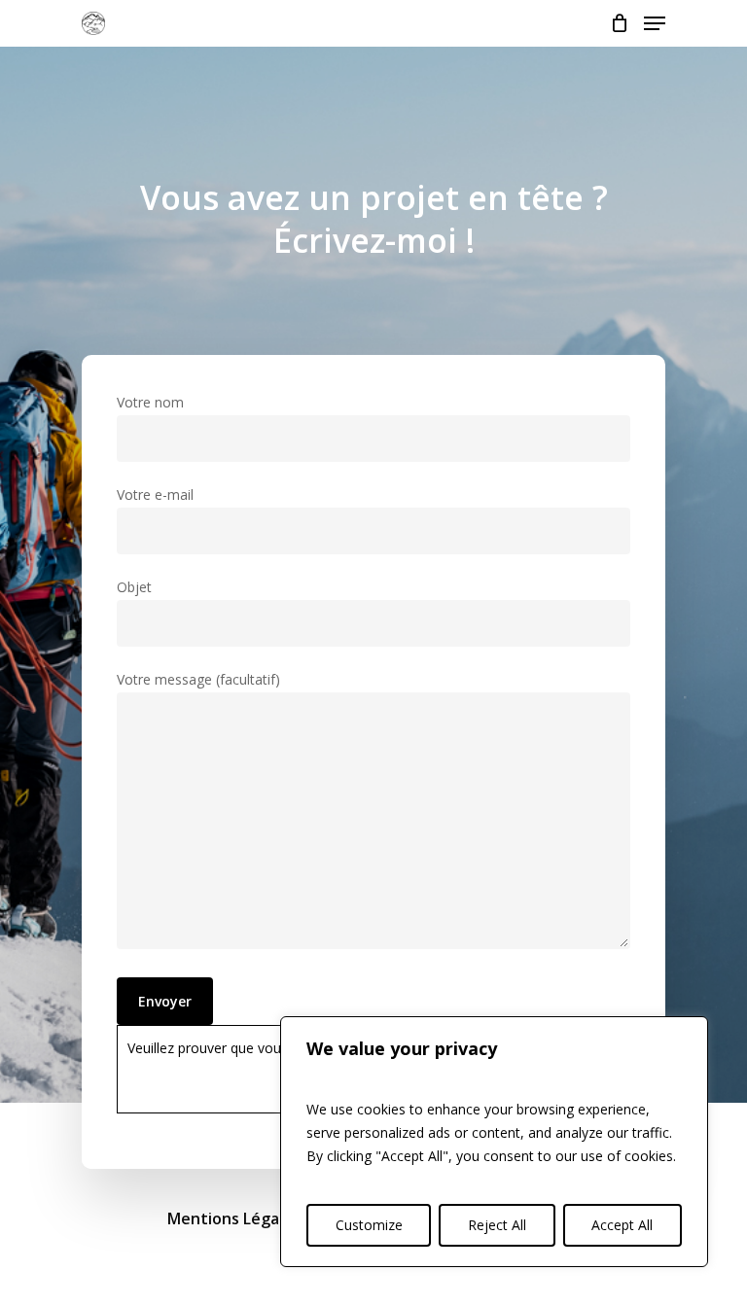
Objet (134, 587)
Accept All (622, 1225)
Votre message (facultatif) (198, 679)
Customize (369, 1225)
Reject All (497, 1225)
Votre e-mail (155, 494)
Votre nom (150, 402)
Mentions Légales (234, 1218)
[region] (494, 1141)
